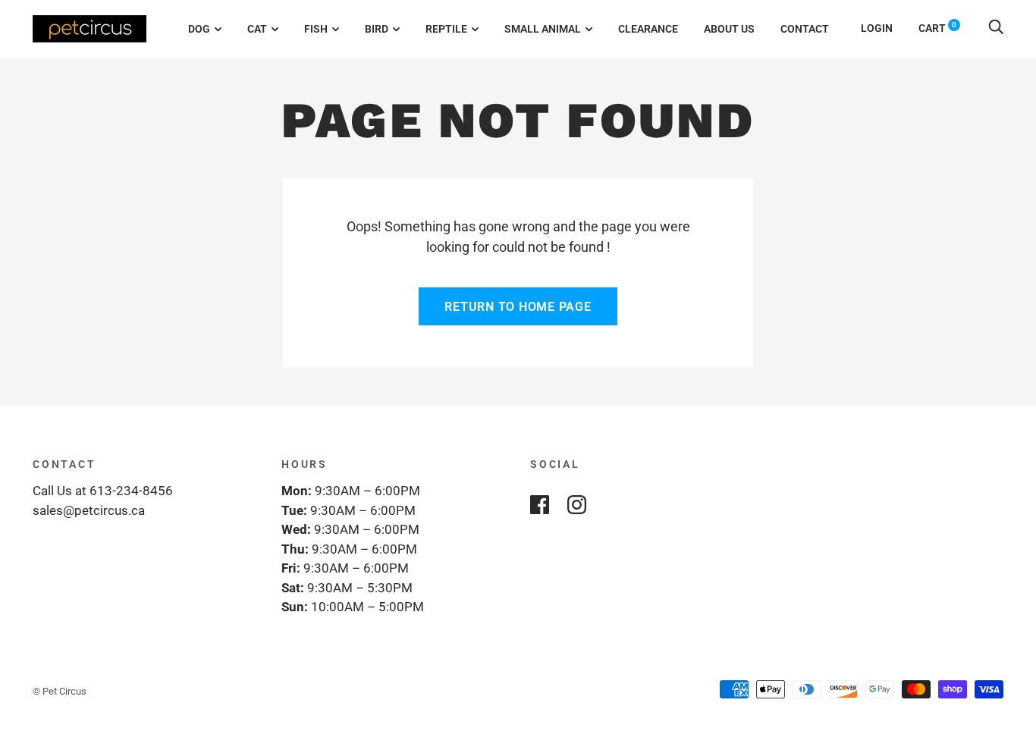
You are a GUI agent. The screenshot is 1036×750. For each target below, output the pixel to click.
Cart (937, 28)
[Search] (995, 28)
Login (877, 28)
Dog (199, 29)
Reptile (446, 29)
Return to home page (517, 307)
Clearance (648, 29)
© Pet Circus (59, 691)
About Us (729, 29)
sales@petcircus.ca (89, 510)
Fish (316, 29)
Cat (257, 29)
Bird (376, 29)
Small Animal (542, 29)
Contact (804, 29)
